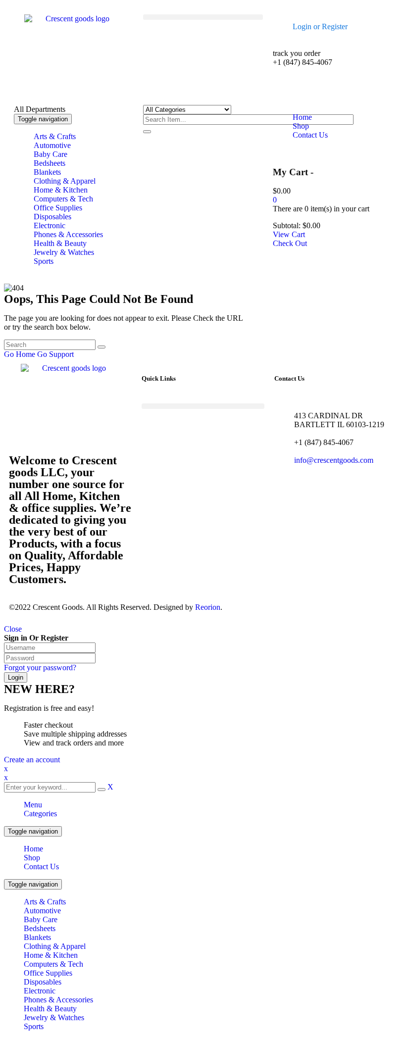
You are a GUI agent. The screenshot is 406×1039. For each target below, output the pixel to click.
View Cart (289, 234)
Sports (34, 1026)
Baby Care (40, 919)
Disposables (42, 982)
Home (33, 848)
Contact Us (41, 866)
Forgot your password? (40, 667)
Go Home (19, 354)
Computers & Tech (53, 964)
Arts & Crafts (45, 901)
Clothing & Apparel (55, 946)
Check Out (290, 243)
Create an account (32, 759)
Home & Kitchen (51, 955)
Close (13, 629)
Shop (32, 857)
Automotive (42, 910)
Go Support (55, 354)
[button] (202, 17)
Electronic (39, 991)
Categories (40, 813)
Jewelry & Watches (54, 1017)
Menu (33, 804)
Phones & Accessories (58, 999)
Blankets (37, 937)
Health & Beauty (50, 1008)
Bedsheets (39, 928)
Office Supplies (48, 973)
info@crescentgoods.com (333, 460)
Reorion (207, 607)
